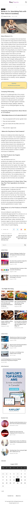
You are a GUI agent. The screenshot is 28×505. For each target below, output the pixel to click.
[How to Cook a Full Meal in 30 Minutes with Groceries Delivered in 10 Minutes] (7, 295)
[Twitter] (17, 229)
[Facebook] (13, 229)
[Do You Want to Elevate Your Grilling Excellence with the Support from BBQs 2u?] (21, 315)
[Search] (26, 2)
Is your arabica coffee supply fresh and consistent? (7, 323)
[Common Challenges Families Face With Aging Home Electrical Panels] (5, 255)
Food (3, 9)
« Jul (2, 491)
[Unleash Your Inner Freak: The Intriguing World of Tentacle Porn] (5, 433)
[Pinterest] (21, 229)
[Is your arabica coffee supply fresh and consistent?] (7, 315)
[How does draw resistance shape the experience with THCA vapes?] (5, 262)
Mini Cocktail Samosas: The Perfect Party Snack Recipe (20, 303)
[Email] (25, 229)
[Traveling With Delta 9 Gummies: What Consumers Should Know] (5, 270)
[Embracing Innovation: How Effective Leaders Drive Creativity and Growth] (5, 442)
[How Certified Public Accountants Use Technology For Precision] (5, 277)
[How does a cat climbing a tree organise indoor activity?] (5, 354)
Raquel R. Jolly (7, 16)
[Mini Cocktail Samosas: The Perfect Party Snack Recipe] (21, 295)
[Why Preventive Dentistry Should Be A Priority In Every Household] (5, 346)
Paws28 (12, 215)
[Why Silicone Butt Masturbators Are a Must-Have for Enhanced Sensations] (5, 424)
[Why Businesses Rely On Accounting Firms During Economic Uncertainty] (5, 339)
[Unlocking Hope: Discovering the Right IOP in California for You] (5, 452)
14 (17, 477)
